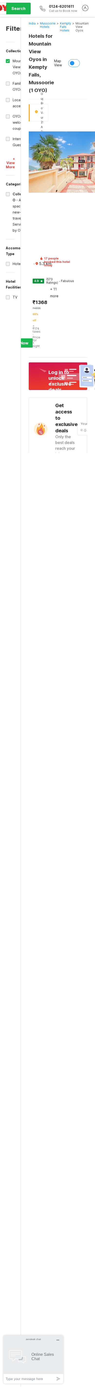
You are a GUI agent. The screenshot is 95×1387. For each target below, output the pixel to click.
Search (18, 8)
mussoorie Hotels (48, 25)
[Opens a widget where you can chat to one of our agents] (33, 1359)
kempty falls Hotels (65, 27)
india (32, 23)
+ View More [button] (10, 163)
